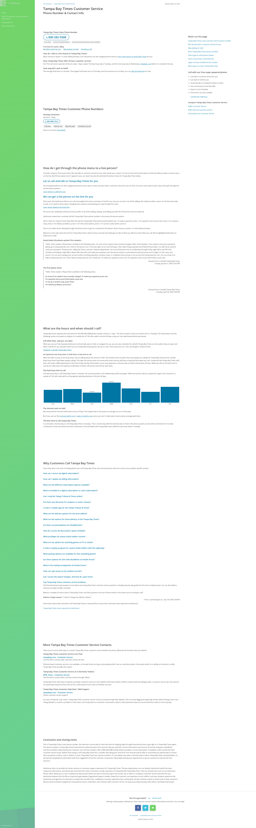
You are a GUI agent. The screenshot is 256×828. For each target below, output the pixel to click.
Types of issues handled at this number (203, 62)
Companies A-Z (7, 22)
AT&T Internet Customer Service (200, 110)
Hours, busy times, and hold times (201, 59)
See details (61, 130)
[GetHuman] (10, 3)
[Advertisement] (103, 90)
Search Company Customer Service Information (15, 17)
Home (4, 13)
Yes (149, 798)
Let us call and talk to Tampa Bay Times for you (70, 181)
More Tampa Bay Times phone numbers (203, 52)
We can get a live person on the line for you (68, 196)
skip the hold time (138, 71)
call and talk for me (67, 416)
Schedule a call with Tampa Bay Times (57, 350)
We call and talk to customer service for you (204, 44)
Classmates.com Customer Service (201, 113)
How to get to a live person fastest (201, 55)
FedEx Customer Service (197, 106)
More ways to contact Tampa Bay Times (203, 66)
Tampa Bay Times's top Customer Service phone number (209, 41)
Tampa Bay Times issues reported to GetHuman (61, 608)
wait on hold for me (84, 416)
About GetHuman (8, 26)
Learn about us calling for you (54, 192)
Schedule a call (86, 49)
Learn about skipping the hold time (56, 207)
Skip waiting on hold (70, 49)
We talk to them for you (52, 49)
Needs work (156, 798)
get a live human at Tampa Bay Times (132, 57)
